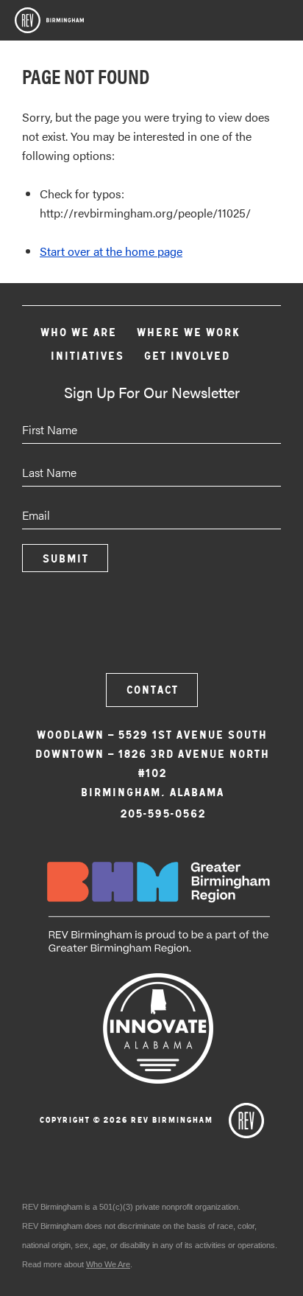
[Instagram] (151, 630)
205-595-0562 (162, 813)
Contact (152, 690)
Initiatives (87, 356)
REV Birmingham (50, 20)
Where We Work (188, 332)
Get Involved (186, 356)
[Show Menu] (281, 25)
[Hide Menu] (242, 22)
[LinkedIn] (191, 630)
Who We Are (78, 332)
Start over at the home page (111, 251)
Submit (65, 558)
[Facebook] (112, 630)
